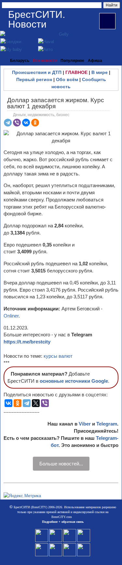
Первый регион (34, 79)
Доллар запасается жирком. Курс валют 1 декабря (55, 103)
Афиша (95, 60)
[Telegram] (8, 122)
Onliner (11, 316)
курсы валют (58, 356)
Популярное (72, 60)
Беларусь (19, 60)
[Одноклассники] (35, 122)
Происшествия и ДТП (36, 72)
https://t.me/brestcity (27, 341)
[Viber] (17, 122)
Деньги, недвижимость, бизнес (41, 115)
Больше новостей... (61, 463)
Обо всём (67, 79)
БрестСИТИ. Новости (36, 19)
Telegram (106, 424)
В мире (99, 72)
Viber (85, 424)
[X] (36, 403)
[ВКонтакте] (26, 122)
